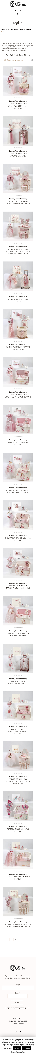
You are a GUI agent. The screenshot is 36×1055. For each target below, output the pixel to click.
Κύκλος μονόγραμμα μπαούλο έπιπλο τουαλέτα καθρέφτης (18, 781)
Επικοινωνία (19, 1023)
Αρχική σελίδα (5, 29)
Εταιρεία (16, 1018)
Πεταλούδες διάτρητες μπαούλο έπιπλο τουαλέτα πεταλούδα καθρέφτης (18, 251)
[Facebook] (20, 1031)
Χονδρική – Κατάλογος (18, 1021)
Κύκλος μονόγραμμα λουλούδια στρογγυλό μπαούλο (18, 106)
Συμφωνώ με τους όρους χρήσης (18, 1008)
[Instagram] (15, 1031)
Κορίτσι (11, 101)
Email (17, 993)
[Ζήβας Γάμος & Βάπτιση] (18, 4)
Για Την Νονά (15, 29)
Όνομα (18, 985)
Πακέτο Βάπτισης (26, 29)
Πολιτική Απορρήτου (18, 1052)
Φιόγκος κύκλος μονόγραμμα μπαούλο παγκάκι (18, 731)
